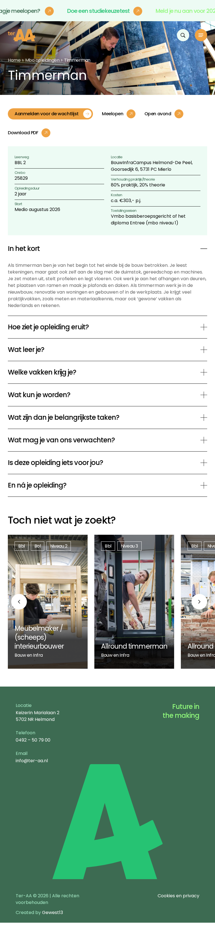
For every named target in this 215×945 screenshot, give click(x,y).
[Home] (22, 35)
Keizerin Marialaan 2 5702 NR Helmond (37, 716)
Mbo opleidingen (42, 60)
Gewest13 (52, 912)
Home (14, 60)
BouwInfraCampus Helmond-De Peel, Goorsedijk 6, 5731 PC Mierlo (152, 165)
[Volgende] (199, 602)
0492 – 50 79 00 (33, 740)
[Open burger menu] (201, 35)
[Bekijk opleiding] (48, 602)
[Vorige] (19, 602)
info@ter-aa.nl (32, 760)
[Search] (183, 35)
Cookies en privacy (178, 896)
